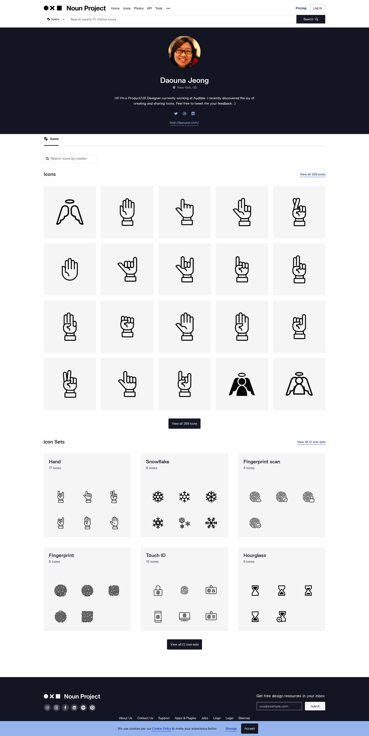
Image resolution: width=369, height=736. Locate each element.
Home (115, 8)
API (149, 8)
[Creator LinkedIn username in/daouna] (193, 114)
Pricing (301, 8)
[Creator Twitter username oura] (176, 114)
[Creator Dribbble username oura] (184, 114)
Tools (158, 8)
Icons (126, 8)
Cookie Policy (161, 728)
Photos (139, 8)
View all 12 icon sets (311, 442)
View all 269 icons (312, 174)
